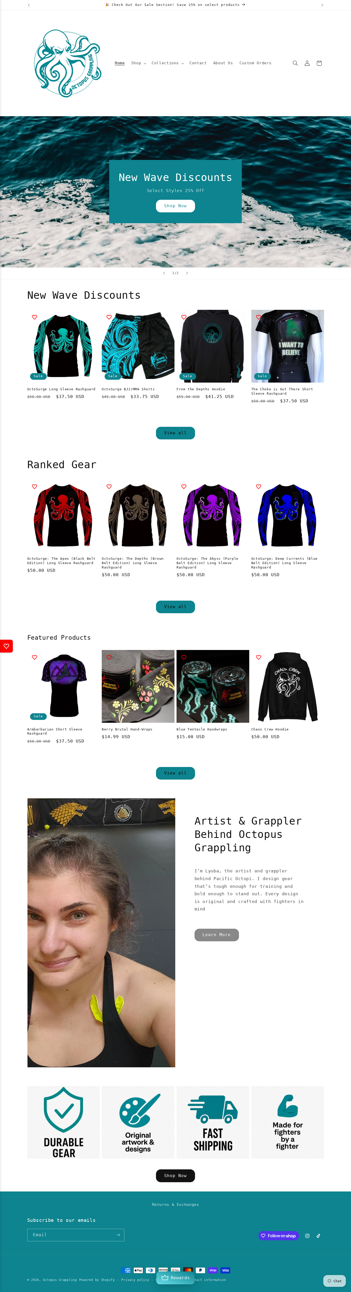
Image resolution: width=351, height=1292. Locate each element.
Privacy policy (135, 1280)
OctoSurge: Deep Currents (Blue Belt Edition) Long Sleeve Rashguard (284, 563)
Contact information (207, 1280)
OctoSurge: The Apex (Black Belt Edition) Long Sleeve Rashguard (61, 561)
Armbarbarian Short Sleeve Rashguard (54, 731)
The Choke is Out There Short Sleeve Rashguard (282, 391)
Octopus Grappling (60, 1280)
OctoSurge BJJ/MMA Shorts (128, 389)
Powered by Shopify (97, 1280)
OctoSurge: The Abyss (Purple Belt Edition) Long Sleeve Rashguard (207, 563)
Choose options (64, 414)
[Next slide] (187, 273)
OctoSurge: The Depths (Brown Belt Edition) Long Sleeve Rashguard (133, 563)
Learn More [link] (216, 934)
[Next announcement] (322, 5)
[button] (138, 63)
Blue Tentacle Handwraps (202, 729)
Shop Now (175, 206)
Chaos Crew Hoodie (270, 729)
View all (175, 432)
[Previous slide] (164, 273)
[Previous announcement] (28, 5)
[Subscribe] (118, 1235)
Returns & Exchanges (175, 1204)
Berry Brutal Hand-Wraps (127, 729)
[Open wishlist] (6, 646)
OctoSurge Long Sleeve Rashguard (61, 389)
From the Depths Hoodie (201, 389)
